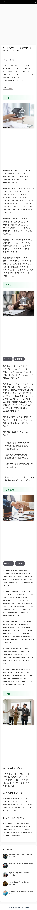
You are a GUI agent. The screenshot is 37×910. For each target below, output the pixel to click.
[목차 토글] (9, 87)
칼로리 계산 (19, 359)
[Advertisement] (18, 25)
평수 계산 (7, 359)
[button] (35, 2)
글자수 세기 (8, 563)
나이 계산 (20, 563)
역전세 (7, 774)
